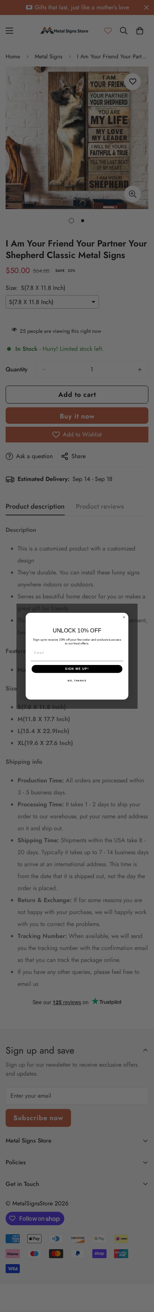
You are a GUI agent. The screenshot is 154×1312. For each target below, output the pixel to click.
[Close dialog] (123, 616)
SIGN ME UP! (77, 668)
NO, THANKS (77, 680)
